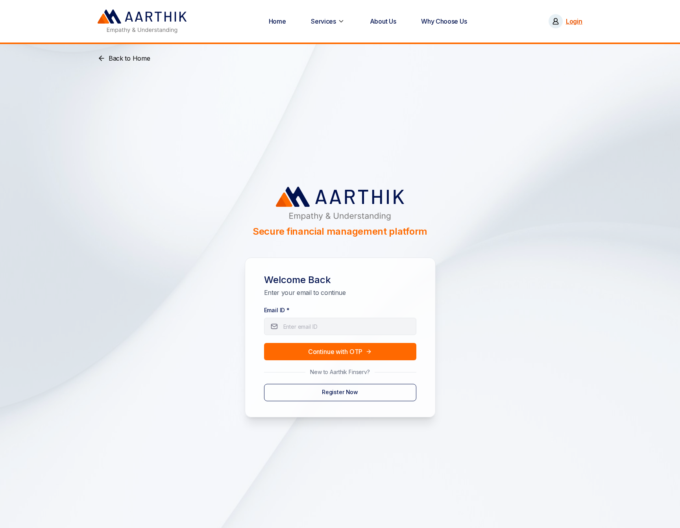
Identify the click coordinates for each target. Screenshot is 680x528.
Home (277, 21)
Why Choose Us (444, 21)
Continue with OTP (335, 352)
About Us (383, 21)
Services (323, 21)
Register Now (340, 392)
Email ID (277, 310)
